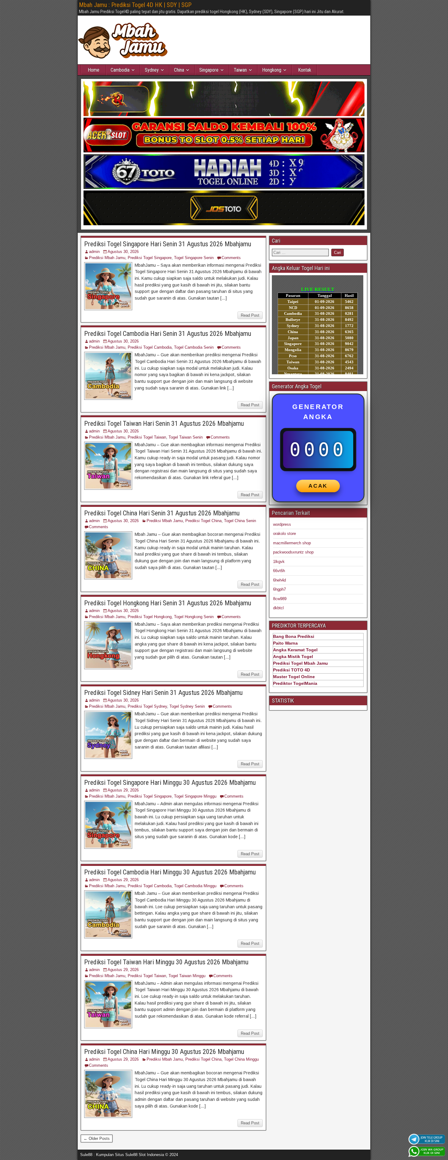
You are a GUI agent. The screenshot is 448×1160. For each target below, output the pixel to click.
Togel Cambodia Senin (194, 347)
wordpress (282, 524)
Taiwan (240, 70)
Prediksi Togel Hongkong (150, 616)
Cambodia (120, 70)
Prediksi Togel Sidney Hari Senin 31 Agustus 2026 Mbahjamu (163, 692)
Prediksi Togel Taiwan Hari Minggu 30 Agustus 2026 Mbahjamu (166, 962)
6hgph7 (279, 589)
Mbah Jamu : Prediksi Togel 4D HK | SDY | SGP (135, 5)
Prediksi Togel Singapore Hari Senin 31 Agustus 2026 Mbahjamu (167, 244)
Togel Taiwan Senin (186, 437)
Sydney (152, 70)
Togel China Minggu (241, 1059)
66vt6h (279, 570)
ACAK (318, 486)
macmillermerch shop (292, 543)
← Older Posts (97, 1138)
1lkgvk (279, 561)
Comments (231, 257)
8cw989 (279, 598)
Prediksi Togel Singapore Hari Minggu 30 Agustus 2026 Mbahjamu (170, 782)
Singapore (209, 70)
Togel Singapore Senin (194, 257)
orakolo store (284, 533)
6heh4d (279, 580)
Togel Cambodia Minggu (195, 886)
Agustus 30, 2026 (123, 251)
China (179, 70)
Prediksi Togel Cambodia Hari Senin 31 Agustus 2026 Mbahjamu (167, 333)
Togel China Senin (240, 520)
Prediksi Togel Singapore (150, 257)
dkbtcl (278, 608)
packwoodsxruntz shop (293, 552)
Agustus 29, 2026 (123, 790)
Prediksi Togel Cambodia (150, 347)
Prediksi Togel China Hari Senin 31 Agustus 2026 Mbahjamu (162, 513)
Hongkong (271, 70)
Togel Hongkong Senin (194, 616)
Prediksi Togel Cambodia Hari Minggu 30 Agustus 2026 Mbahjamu (170, 872)
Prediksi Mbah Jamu (107, 257)
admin (94, 251)
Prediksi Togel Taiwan (147, 437)
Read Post (250, 315)
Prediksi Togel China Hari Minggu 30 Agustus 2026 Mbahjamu (164, 1051)
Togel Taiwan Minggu (187, 975)
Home (93, 70)
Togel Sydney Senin (187, 706)
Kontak (304, 70)
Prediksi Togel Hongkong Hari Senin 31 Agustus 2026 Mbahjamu (167, 603)
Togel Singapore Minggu (195, 796)
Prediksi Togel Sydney (147, 706)
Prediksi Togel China (203, 520)
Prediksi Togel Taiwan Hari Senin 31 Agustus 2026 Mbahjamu (164, 423)
